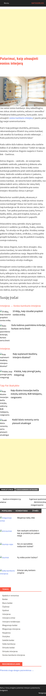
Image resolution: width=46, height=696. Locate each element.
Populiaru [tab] (7, 511)
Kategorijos (38, 3)
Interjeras (6, 614)
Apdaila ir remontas (10, 595)
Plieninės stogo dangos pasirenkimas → (17, 670)
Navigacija (42, 693)
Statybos (6, 636)
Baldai (5, 599)
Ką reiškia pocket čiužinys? (27, 557)
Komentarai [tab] (22, 511)
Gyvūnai (5, 610)
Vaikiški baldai (8, 640)
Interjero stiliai (8, 618)
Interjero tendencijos (11, 621)
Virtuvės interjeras (10, 651)
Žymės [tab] (35, 511)
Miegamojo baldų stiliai (26, 518)
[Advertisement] (23, 32)
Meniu (6, 3)
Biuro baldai (7, 603)
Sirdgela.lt (3, 690)
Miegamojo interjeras (11, 629)
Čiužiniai (5, 606)
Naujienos (6, 632)
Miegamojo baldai (9, 625)
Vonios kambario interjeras (27, 489)
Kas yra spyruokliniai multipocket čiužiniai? (25, 545)
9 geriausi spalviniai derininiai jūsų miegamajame (37, 502)
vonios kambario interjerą (21, 118)
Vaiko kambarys (8, 644)
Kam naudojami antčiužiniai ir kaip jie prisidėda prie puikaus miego (28, 533)
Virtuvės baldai (8, 647)
